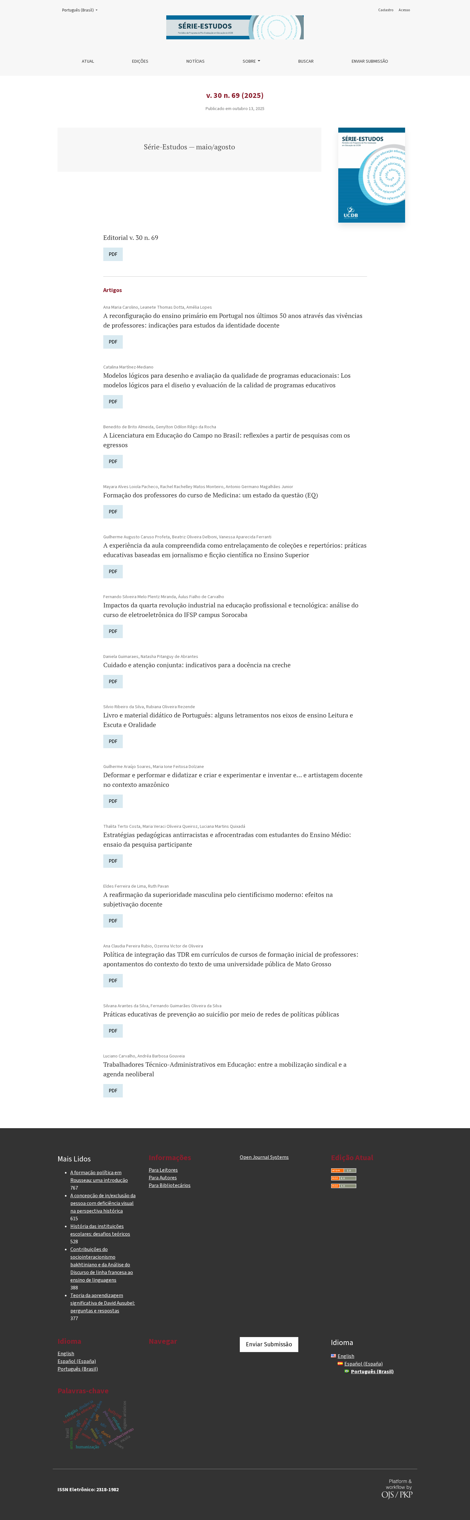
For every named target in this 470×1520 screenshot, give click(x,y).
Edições (140, 61)
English (66, 1353)
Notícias (195, 61)
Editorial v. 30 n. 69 (130, 237)
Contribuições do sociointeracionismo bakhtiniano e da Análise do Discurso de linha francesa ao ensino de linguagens (101, 1265)
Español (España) (77, 1361)
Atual (88, 61)
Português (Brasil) (82, 10)
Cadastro (385, 10)
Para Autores (163, 1177)
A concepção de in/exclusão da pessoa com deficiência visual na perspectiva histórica (103, 1203)
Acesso (404, 10)
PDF (113, 254)
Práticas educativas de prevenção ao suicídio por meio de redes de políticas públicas (221, 1014)
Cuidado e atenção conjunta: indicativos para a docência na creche (197, 665)
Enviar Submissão (370, 61)
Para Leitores (163, 1170)
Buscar (306, 61)
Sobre (250, 61)
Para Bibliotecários (170, 1185)
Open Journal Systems (264, 1157)
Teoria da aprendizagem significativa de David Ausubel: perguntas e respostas (102, 1303)
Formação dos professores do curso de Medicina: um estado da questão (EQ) (210, 495)
